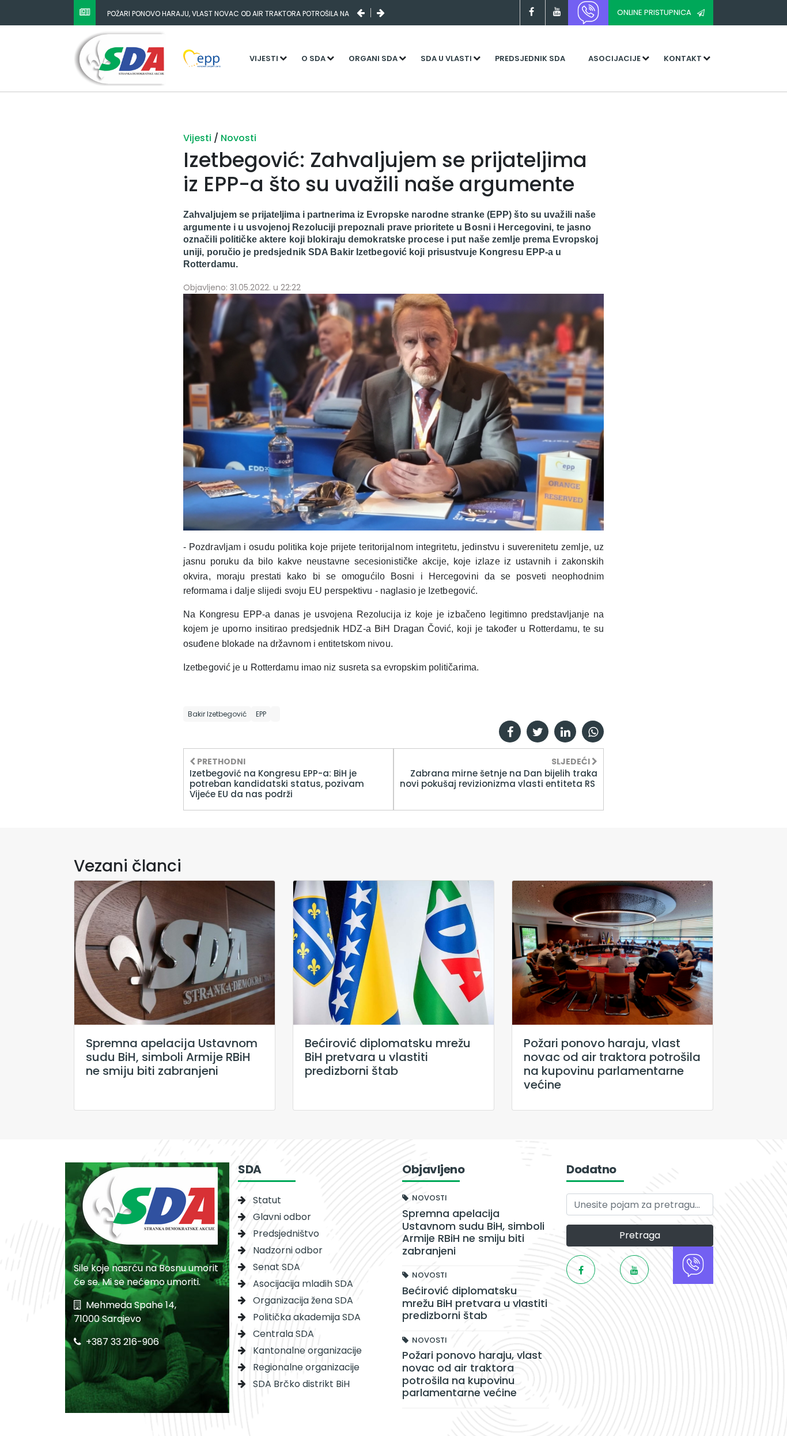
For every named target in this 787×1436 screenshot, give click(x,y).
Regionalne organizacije (306, 1367)
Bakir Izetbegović (217, 714)
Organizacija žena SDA (303, 1300)
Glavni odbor (282, 1216)
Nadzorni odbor (288, 1250)
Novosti (238, 138)
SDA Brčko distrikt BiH (301, 1383)
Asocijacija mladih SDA (303, 1283)
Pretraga (639, 1235)
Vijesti (263, 58)
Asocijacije (614, 58)
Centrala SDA (283, 1333)
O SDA (313, 58)
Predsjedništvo (286, 1233)
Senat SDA (276, 1267)
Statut (267, 1200)
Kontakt (683, 58)
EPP (261, 714)
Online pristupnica (654, 12)
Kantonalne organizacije (307, 1350)
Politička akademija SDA (307, 1317)
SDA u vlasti (446, 58)
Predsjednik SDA (530, 58)
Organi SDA (373, 58)
